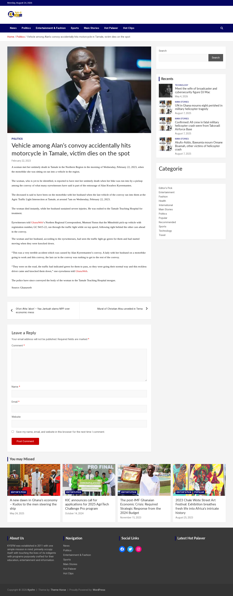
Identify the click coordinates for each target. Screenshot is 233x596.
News (13, 28)
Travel (162, 235)
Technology (181, 85)
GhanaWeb (37, 222)
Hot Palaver (111, 28)
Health (162, 200)
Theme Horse (58, 589)
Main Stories (91, 28)
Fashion (163, 196)
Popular (163, 218)
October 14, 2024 (74, 513)
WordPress (99, 589)
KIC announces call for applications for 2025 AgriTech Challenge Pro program (87, 504)
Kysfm (31, 589)
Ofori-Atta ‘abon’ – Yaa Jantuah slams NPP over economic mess (43, 310)
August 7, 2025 (183, 113)
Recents (167, 79)
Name (16, 386)
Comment (18, 345)
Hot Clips (128, 28)
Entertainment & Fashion (51, 28)
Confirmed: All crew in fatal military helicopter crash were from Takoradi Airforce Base (197, 126)
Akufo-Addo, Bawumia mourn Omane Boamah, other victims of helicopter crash (199, 146)
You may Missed (22, 459)
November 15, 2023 (130, 517)
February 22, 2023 (21, 160)
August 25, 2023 (184, 517)
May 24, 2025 (17, 513)
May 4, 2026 (181, 96)
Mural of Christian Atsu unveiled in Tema (120, 308)
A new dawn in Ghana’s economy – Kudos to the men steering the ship (33, 504)
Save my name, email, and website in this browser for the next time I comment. (60, 431)
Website (16, 416)
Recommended (167, 222)
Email (15, 401)
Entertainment (166, 192)
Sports (75, 28)
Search (163, 50)
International (166, 205)
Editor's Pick (165, 188)
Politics (26, 28)
